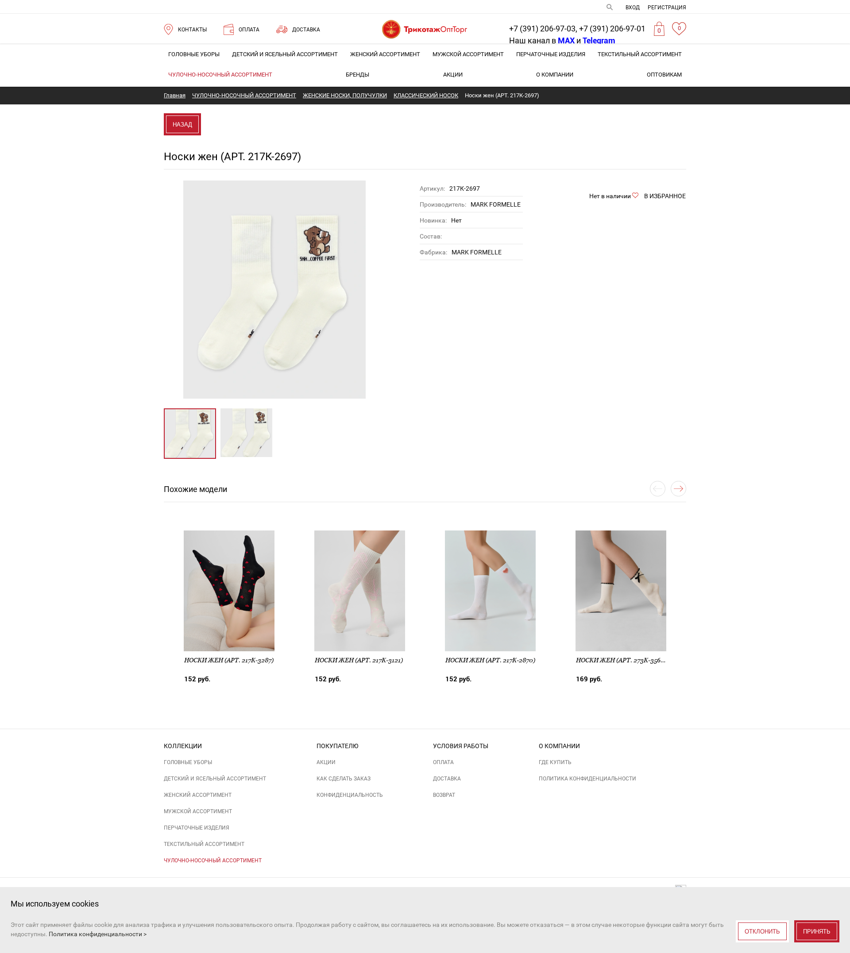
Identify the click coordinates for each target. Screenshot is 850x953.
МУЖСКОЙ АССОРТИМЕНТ (468, 54)
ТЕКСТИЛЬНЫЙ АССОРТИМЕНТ (640, 54)
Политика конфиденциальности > (98, 934)
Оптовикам (664, 74)
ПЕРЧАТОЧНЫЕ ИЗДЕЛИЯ (550, 54)
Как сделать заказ (344, 779)
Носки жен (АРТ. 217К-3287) (229, 660)
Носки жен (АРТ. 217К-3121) (359, 660)
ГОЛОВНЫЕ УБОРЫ (194, 54)
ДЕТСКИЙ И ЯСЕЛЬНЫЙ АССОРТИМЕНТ (285, 54)
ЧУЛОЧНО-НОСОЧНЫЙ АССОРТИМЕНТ (220, 74)
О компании (554, 74)
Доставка (447, 779)
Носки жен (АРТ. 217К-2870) (490, 660)
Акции (453, 74)
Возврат (444, 795)
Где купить (555, 762)
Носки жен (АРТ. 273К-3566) (621, 660)
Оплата (443, 762)
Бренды (357, 74)
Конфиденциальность (350, 795)
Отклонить (762, 931)
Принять (817, 931)
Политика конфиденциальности (587, 779)
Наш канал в (542, 40)
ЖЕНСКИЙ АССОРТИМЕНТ (385, 54)
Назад (182, 124)
